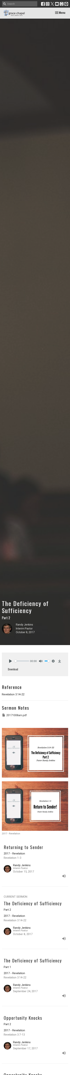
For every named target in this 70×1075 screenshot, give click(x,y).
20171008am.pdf (16, 715)
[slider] (21, 661)
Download (13, 669)
